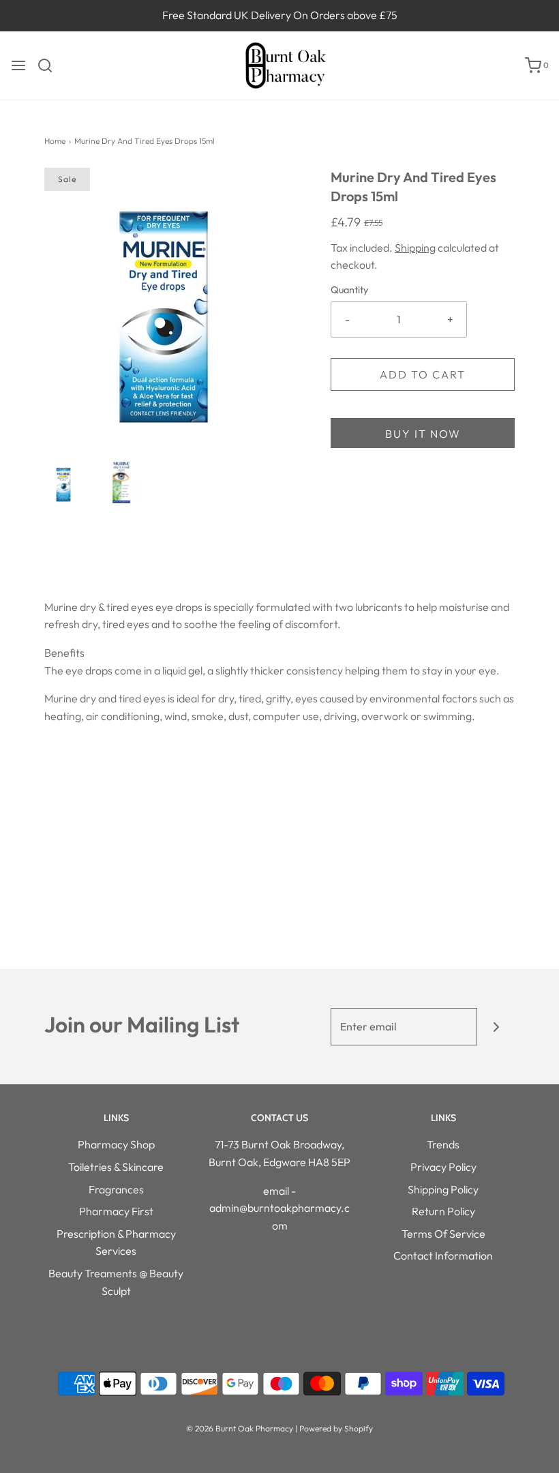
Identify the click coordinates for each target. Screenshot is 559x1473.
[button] (65, 482)
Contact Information (443, 1255)
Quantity (349, 290)
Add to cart (423, 374)
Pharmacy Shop (116, 1144)
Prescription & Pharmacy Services (116, 1242)
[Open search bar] (50, 65)
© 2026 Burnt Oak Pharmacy (239, 1428)
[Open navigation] (18, 65)
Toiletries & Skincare (116, 1167)
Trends (443, 1144)
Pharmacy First (116, 1211)
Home (54, 141)
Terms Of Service (443, 1233)
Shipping (415, 247)
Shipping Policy (443, 1189)
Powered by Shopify (336, 1428)
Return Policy (443, 1211)
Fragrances (116, 1189)
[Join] (496, 1026)
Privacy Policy (443, 1167)
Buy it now (423, 434)
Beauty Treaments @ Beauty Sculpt (115, 1282)
